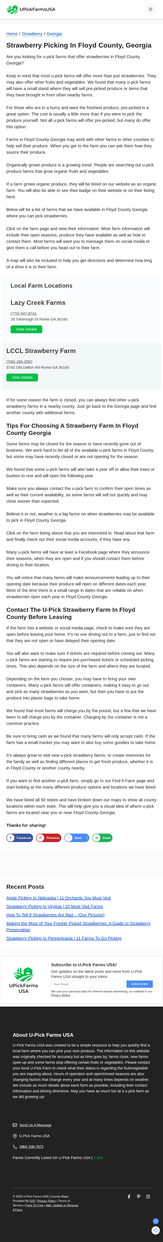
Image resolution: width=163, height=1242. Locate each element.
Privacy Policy (46, 1201)
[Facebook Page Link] (129, 1196)
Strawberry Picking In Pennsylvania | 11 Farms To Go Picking (63, 938)
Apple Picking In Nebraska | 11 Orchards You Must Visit (58, 898)
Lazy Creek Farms (38, 302)
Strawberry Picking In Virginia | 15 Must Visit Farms (54, 906)
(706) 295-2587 (19, 362)
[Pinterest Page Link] (138, 1196)
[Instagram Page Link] (148, 1196)
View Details (26, 329)
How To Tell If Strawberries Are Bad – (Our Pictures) (55, 915)
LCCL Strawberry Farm (41, 350)
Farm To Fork (34, 1205)
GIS (32, 1201)
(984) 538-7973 (31, 1147)
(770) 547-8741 (24, 313)
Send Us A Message (35, 1125)
